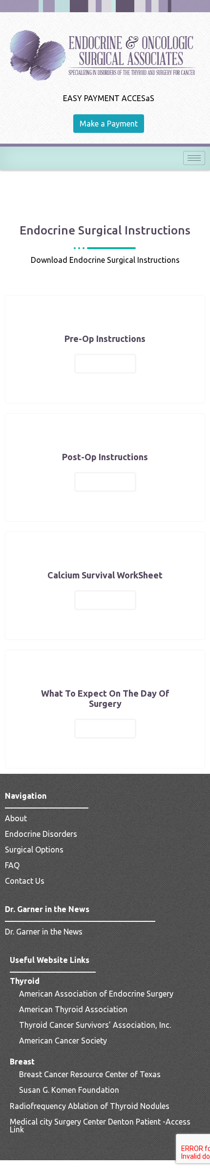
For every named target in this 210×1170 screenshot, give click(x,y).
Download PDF (105, 363)
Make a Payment (109, 123)
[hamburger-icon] (194, 158)
